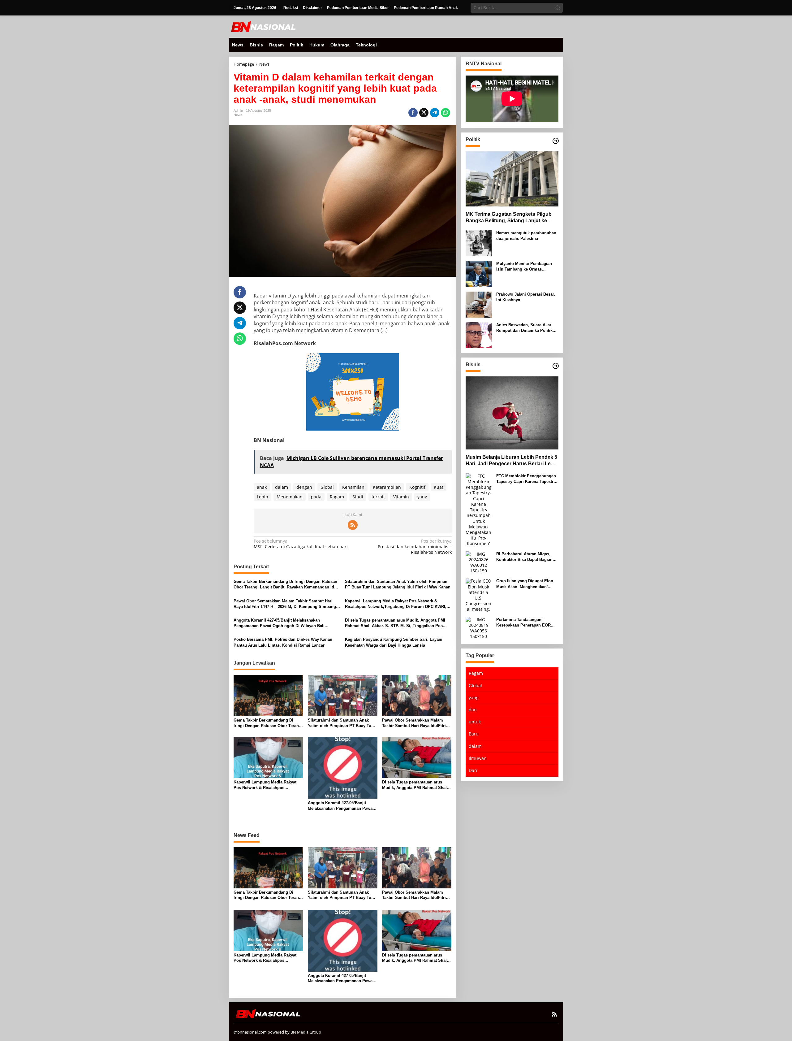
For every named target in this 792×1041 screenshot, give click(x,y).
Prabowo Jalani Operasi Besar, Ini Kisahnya (525, 297)
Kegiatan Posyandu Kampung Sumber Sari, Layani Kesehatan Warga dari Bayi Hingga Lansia (393, 642)
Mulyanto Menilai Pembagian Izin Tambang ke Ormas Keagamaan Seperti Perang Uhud (524, 266)
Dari (473, 770)
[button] (558, 7)
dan (473, 710)
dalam (281, 487)
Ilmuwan (478, 758)
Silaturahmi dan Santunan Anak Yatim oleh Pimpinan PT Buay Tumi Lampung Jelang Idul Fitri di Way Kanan (397, 584)
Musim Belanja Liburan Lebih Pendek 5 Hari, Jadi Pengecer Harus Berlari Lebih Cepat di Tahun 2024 (512, 461)
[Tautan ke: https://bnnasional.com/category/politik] (555, 141)
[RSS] (353, 525)
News (238, 115)
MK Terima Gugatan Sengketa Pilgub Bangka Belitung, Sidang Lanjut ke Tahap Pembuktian (509, 217)
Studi (357, 497)
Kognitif (417, 487)
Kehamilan (353, 487)
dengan (304, 487)
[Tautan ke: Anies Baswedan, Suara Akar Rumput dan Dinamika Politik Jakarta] (479, 335)
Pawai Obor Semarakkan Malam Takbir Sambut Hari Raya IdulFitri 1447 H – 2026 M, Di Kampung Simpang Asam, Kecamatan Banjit (285, 604)
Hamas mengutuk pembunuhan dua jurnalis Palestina (526, 236)
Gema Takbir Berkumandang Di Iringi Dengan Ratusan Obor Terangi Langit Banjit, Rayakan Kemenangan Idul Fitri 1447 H (286, 584)
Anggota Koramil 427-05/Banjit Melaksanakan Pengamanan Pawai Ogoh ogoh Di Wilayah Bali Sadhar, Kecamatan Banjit (279, 623)
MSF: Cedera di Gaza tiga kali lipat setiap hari (301, 543)
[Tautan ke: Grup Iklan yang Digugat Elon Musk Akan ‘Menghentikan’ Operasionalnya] (479, 595)
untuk (475, 722)
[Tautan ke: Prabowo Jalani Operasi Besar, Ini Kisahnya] (479, 304)
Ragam (337, 497)
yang (422, 497)
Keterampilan (387, 487)
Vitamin (401, 497)
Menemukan (290, 497)
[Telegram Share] (434, 112)
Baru (474, 734)
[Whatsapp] (445, 112)
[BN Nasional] (263, 26)
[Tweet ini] (423, 112)
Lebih (262, 497)
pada (316, 497)
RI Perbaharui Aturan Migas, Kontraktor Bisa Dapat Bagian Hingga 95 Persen (524, 557)
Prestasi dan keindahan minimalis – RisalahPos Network (414, 546)
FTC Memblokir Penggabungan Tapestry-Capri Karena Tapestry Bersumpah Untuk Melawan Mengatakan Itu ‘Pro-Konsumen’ (527, 479)
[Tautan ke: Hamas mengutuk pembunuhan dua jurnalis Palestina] (479, 243)
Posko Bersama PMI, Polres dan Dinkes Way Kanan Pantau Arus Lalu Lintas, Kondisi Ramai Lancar (283, 642)
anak (262, 487)
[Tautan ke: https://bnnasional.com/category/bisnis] (555, 366)
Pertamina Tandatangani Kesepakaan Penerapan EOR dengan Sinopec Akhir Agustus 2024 (526, 622)
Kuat (438, 487)
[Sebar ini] (413, 112)
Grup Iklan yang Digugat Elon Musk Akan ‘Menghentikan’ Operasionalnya (524, 584)
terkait (378, 497)
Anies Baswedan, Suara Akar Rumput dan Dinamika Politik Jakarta (524, 328)
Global (327, 487)
